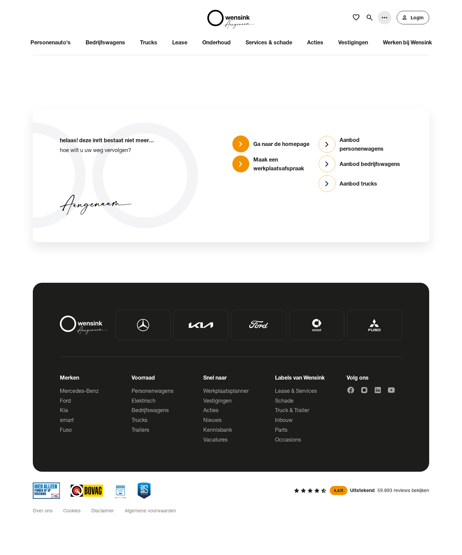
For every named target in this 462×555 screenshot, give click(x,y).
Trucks (139, 420)
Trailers (140, 429)
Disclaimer (102, 510)
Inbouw (284, 420)
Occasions (288, 439)
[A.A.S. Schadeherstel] (144, 491)
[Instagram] (364, 390)
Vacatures (215, 439)
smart (67, 420)
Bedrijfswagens (150, 410)
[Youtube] (391, 390)
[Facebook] (351, 390)
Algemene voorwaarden (150, 510)
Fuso (66, 429)
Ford (65, 400)
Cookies (71, 510)
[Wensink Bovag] (87, 491)
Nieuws (212, 420)
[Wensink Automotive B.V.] (231, 17)
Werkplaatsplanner (226, 390)
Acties (210, 410)
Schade (284, 400)
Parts (281, 429)
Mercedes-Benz (79, 390)
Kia (64, 410)
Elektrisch (144, 400)
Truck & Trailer (292, 410)
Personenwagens (153, 390)
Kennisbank (217, 429)
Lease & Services (296, 390)
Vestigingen (217, 400)
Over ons (42, 510)
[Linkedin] (378, 390)
